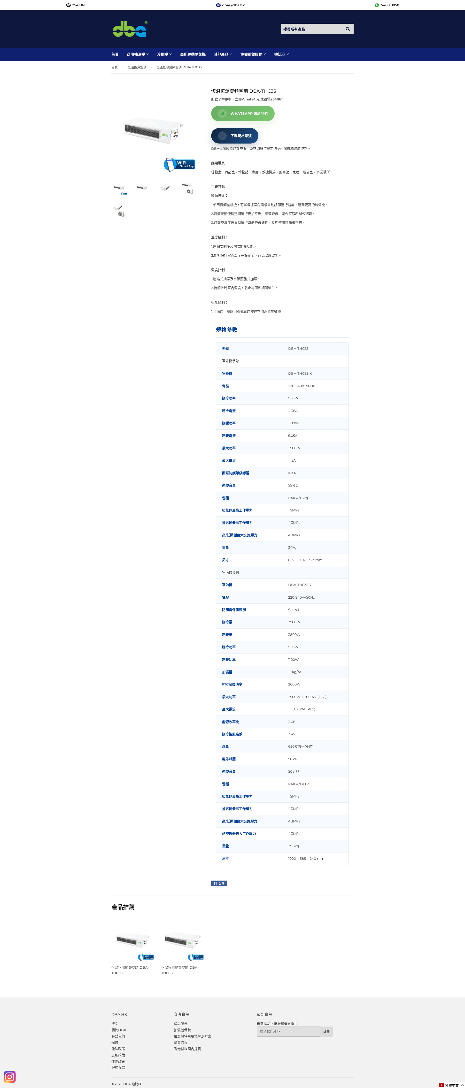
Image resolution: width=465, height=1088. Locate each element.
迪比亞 (280, 54)
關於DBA (118, 1030)
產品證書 (180, 1023)
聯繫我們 (118, 1036)
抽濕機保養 (182, 1030)
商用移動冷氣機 (193, 54)
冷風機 (163, 54)
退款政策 (118, 1055)
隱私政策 (118, 1049)
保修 (114, 1042)
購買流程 (180, 1042)
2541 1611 (79, 5)
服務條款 (118, 1067)
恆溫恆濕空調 (137, 67)
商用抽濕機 (136, 54)
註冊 (326, 1032)
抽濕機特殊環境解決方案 (192, 1036)
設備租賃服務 (251, 54)
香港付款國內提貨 (187, 1049)
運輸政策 (118, 1061)
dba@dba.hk (233, 5)
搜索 (114, 1023)
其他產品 (221, 54)
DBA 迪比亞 (132, 1084)
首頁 (115, 54)
